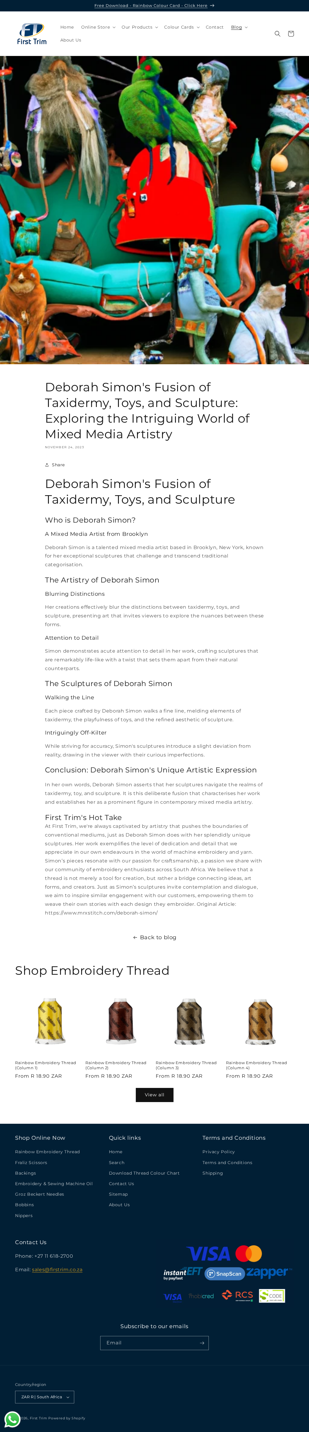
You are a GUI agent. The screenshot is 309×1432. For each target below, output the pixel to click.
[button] (98, 27)
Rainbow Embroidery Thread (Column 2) (116, 1065)
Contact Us (121, 1183)
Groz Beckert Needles (39, 1194)
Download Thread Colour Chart (144, 1173)
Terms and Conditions (227, 1162)
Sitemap (118, 1194)
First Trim (38, 1418)
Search (117, 1162)
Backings (25, 1173)
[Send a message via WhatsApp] (12, 1419)
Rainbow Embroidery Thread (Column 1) (45, 1065)
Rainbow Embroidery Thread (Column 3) (186, 1065)
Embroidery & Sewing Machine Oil (54, 1183)
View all (154, 1095)
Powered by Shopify (66, 1418)
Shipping (212, 1173)
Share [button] (58, 464)
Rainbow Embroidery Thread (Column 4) (256, 1065)
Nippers (24, 1215)
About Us (119, 1204)
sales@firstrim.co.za (57, 1269)
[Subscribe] (202, 1343)
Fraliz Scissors (31, 1162)
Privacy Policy (218, 1151)
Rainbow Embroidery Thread (47, 1151)
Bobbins (24, 1204)
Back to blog (158, 937)
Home (116, 1151)
